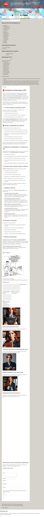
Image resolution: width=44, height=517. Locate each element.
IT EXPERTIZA (6, 30)
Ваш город (4, 487)
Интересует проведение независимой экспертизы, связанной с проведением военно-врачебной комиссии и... (23, 80)
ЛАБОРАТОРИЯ (6, 39)
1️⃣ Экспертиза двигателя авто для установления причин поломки (15, 292)
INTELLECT (5, 41)
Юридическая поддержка (6, 19)
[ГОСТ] (11, 59)
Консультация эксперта (5, 76)
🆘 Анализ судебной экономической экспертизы (11, 326)
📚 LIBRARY (5, 42)
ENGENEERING (6, 32)
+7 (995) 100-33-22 (36, 3)
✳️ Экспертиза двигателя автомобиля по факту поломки (7, 292)
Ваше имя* (4, 480)
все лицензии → (4, 48)
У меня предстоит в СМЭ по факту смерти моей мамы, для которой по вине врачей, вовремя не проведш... (22, 83)
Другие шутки (5, 276)
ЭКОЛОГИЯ (5, 40)
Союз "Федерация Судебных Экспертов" (17, 505)
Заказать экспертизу (36, 5)
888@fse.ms (36, 4)
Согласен (0, 516)
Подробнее (9, 514)
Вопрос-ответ (17, 17)
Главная (7, 17)
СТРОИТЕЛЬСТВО (6, 27)
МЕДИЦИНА (5, 25)
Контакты (36, 17)
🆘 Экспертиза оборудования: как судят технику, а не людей (13, 372)
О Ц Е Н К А (5, 31)
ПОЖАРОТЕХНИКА (6, 33)
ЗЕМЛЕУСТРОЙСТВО (7, 28)
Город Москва (6, 61)
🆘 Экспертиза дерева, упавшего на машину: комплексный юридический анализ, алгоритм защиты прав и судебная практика (6, 304)
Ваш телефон (5, 483)
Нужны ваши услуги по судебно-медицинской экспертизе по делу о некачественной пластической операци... (22, 84)
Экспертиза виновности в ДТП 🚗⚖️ (8, 278)
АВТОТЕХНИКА (6, 34)
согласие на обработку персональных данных (12, 490)
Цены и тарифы (27, 17)
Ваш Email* (4, 478)
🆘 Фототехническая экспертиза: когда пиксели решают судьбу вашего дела (16, 462)
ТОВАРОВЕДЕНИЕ (6, 35)
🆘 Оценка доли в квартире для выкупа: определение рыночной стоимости (15, 349)
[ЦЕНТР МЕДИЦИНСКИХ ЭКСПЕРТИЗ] (5, 7)
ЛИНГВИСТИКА (6, 38)
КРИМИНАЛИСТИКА (7, 26)
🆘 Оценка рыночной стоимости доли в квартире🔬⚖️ (12, 392)
